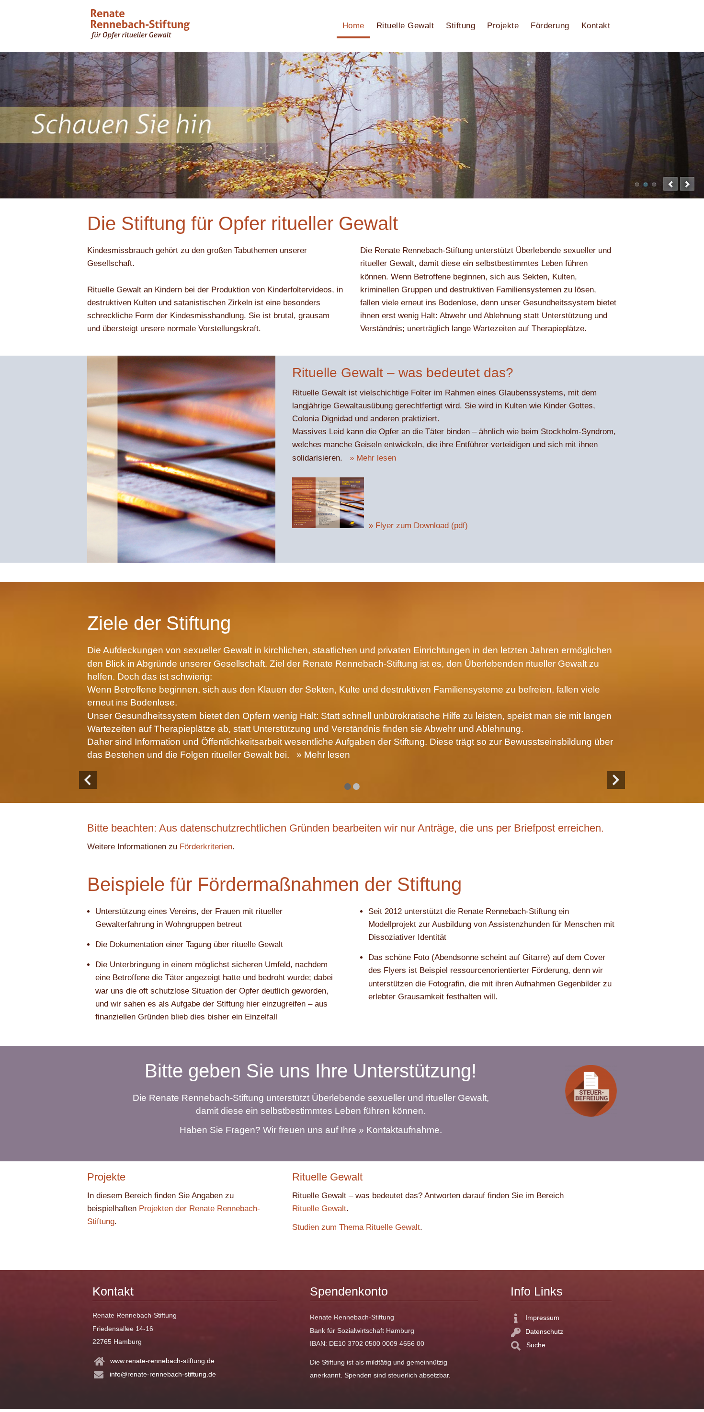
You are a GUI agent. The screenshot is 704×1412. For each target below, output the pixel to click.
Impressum (542, 1317)
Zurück (85, 777)
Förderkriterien (206, 846)
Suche (534, 1345)
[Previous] (670, 184)
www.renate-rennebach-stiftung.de (162, 1361)
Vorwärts (614, 777)
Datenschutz (544, 1331)
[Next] (687, 184)
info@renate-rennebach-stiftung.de (163, 1374)
